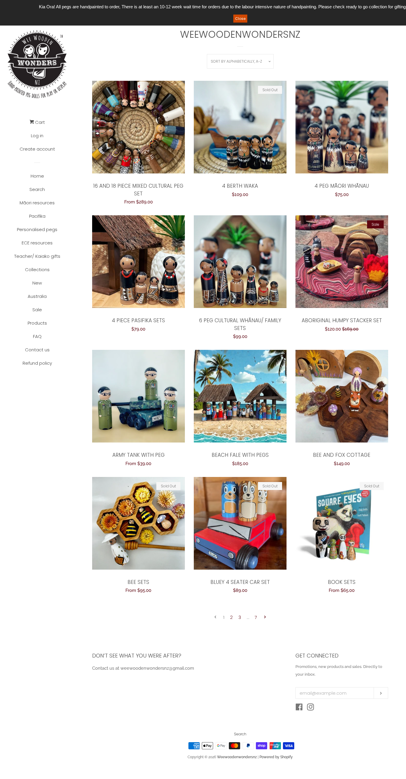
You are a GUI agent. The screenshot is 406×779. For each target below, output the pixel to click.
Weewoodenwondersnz (237, 757)
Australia (37, 296)
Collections (37, 269)
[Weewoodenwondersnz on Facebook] (299, 708)
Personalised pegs (37, 229)
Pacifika (37, 216)
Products (37, 323)
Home (37, 176)
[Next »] (265, 617)
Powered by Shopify (276, 757)
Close (240, 18)
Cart (39, 122)
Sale (37, 309)
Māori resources (37, 203)
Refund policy (37, 363)
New (37, 283)
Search (37, 189)
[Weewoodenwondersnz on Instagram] (310, 708)
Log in (37, 135)
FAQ (37, 336)
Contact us (37, 350)
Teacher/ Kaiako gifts (37, 256)
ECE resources (37, 243)
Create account (37, 149)
